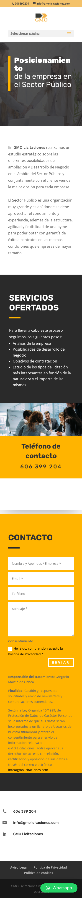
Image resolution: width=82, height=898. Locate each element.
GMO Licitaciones (28, 834)
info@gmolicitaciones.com (28, 770)
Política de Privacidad (50, 867)
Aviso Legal (19, 867)
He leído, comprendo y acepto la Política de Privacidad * (35, 651)
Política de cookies (38, 873)
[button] (58, 888)
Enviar (61, 662)
